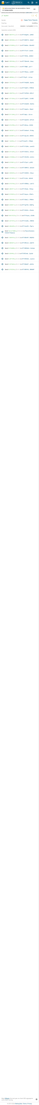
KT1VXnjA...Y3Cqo (27, 189)
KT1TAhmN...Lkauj (27, 61)
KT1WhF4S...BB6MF (28, 269)
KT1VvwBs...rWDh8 (28, 221)
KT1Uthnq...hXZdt (27, 125)
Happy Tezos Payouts (30, 20)
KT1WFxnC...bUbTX (28, 243)
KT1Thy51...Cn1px (27, 77)
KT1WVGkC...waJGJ (28, 259)
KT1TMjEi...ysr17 (27, 66)
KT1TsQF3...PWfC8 (28, 88)
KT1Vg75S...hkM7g (28, 205)
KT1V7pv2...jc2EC (27, 162)
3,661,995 (29, 12)
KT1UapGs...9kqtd (27, 109)
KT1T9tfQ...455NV (27, 56)
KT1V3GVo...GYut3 (28, 151)
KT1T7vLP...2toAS (27, 50)
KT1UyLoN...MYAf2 (28, 136)
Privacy (29, 1103)
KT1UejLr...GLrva (27, 114)
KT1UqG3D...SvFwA (28, 120)
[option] (19, 34)
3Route (7, 1098)
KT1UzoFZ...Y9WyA (27, 141)
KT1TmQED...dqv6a (28, 82)
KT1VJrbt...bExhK (27, 178)
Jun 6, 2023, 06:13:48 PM (13, 12)
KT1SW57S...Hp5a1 (28, 40)
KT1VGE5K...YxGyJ (28, 173)
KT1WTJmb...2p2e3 (27, 253)
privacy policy (9, 10)
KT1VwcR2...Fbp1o (28, 226)
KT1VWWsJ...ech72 (28, 183)
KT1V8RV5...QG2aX (28, 167)
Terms (25, 1103)
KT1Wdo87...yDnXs (28, 264)
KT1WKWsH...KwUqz (28, 248)
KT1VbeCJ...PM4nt (28, 199)
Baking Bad (18, 1103)
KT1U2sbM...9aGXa (28, 104)
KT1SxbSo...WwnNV (28, 45)
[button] (17, 2)
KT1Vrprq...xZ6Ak (28, 215)
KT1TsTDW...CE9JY (28, 93)
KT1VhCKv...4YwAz (28, 210)
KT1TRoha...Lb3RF (28, 72)
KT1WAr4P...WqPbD (28, 237)
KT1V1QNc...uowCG (28, 146)
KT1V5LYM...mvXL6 (28, 157)
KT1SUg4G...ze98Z (28, 34)
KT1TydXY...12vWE (28, 98)
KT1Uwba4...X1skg (28, 130)
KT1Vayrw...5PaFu (27, 194)
